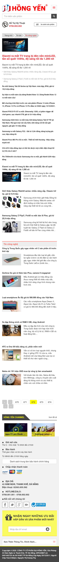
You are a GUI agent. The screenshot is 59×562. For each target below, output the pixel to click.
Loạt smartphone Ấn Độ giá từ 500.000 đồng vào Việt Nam (28, 297)
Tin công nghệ (30, 35)
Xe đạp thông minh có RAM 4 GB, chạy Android (23, 322)
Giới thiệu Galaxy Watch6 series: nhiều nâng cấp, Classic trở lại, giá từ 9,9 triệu (30, 72)
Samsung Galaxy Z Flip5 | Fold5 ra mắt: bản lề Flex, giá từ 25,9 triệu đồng (30, 79)
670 (17, 402)
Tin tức (18, 35)
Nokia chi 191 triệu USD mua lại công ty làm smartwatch (27, 371)
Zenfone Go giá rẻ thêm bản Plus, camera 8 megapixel (26, 272)
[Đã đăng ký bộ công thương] (38, 505)
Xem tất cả (53, 417)
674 (49, 402)
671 (25, 402)
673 (41, 402)
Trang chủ (8, 35)
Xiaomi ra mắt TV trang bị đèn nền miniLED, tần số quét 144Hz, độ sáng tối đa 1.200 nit (27, 168)
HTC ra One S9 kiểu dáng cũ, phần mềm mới (22, 346)
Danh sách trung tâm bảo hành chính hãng (29, 461)
